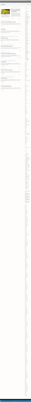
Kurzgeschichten (26, 112)
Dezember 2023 (26, 224)
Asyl (26, 15)
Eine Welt (4, 36)
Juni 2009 (25, 393)
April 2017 (26, 292)
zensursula (27, 58)
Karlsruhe (26, 38)
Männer (26, 177)
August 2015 (26, 314)
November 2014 (26, 324)
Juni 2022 (25, 237)
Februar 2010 (26, 384)
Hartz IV (26, 170)
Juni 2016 (25, 303)
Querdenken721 (27, 52)
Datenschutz (27, 21)
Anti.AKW (29, 4)
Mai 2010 (25, 381)
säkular (25, 132)
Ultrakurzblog (26, 137)
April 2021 (26, 250)
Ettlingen (26, 23)
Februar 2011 (26, 371)
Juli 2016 (25, 302)
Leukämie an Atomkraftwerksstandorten (8, 53)
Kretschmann (27, 40)
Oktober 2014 (26, 325)
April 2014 (26, 329)
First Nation (26, 91)
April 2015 (26, 318)
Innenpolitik (26, 100)
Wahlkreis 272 (9, 85)
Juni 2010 (25, 380)
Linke (26, 41)
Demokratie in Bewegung (27, 80)
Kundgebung (26, 111)
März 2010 (26, 383)
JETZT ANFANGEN (26, 103)
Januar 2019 (26, 273)
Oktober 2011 (26, 362)
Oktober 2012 (26, 349)
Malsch (26, 42)
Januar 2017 (26, 295)
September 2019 (26, 268)
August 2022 (26, 236)
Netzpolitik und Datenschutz (27, 121)
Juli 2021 (25, 247)
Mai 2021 (25, 249)
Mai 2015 (25, 317)
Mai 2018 (25, 280)
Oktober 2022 (26, 235)
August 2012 (26, 351)
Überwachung (27, 59)
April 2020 (26, 261)
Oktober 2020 (26, 257)
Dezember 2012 (26, 347)
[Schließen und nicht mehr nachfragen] (30, 401)
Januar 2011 (26, 372)
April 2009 (26, 395)
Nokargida (26, 122)
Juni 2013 (25, 340)
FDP (26, 25)
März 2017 (26, 293)
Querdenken (27, 51)
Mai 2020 (25, 260)
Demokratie (26, 22)
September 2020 (26, 258)
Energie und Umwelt (8, 36)
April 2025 (26, 215)
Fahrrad (25, 89)
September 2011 (26, 363)
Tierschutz (26, 136)
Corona (26, 20)
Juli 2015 (25, 315)
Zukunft (25, 144)
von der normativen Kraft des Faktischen (8, 22)
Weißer (25, 143)
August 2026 (26, 205)
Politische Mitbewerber (12, 60)
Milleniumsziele (14, 36)
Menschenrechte (27, 43)
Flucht (26, 26)
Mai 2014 (25, 328)
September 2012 (26, 350)
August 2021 (26, 246)
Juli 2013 (25, 339)
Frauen (26, 27)
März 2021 (26, 251)
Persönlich (26, 123)
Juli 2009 (25, 392)
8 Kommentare (2, 74)
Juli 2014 (25, 327)
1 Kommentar (2, 82)
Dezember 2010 (26, 373)
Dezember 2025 (26, 212)
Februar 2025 (26, 217)
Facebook (26, 24)
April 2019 (26, 271)
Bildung (26, 159)
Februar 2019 (26, 272)
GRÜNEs (4, 28)
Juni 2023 (25, 228)
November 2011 (26, 361)
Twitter (26, 57)
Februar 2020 (26, 262)
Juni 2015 (25, 316)
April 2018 (26, 281)
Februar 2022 (26, 239)
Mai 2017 (25, 291)
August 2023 (26, 226)
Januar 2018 (26, 283)
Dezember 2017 (26, 284)
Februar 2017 (26, 294)
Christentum (26, 77)
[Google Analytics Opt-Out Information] (0, 401)
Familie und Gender (26, 90)
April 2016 (26, 305)
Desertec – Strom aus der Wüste (7, 69)
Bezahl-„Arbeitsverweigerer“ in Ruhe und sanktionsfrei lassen (27, 194)
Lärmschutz (26, 113)
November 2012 (26, 348)
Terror (26, 56)
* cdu (26, 12)
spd (26, 55)
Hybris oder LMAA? (4, 38)
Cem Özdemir (26, 76)
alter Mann (26, 65)
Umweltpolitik (3, 61)
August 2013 (26, 338)
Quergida (26, 126)
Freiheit (26, 28)
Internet (25, 101)
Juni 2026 (25, 206)
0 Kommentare (13, 18)
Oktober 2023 (26, 225)
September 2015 (26, 313)
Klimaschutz (26, 110)
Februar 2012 (26, 358)
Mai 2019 (25, 270)
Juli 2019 (25, 269)
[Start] (27, 4)
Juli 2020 (25, 259)
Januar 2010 (26, 385)
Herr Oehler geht (4, 78)
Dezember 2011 (26, 360)
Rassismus (26, 53)
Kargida (26, 171)
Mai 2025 (25, 214)
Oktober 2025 (26, 213)
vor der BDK (3, 29)
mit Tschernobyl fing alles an (6, 86)
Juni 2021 (25, 248)
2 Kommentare (2, 42)
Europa (25, 88)
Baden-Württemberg (27, 69)
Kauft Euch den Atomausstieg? (6, 46)
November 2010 (26, 374)
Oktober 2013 (26, 336)
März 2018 (26, 282)
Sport (25, 135)
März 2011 (26, 370)
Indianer (25, 99)
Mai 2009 (25, 394)
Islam (25, 102)
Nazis (28, 177)
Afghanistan (27, 14)
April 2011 (26, 369)
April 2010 (26, 382)
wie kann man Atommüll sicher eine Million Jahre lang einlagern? (15, 10)
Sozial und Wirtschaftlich (27, 133)
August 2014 (26, 326)
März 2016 (26, 306)
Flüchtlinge (26, 92)
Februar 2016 (26, 307)
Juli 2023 (25, 227)
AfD (26, 13)
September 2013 (26, 337)
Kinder (26, 39)
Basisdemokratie (27, 158)
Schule (26, 54)
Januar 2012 (26, 359)
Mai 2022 (25, 238)
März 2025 (26, 216)
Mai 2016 (25, 304)
